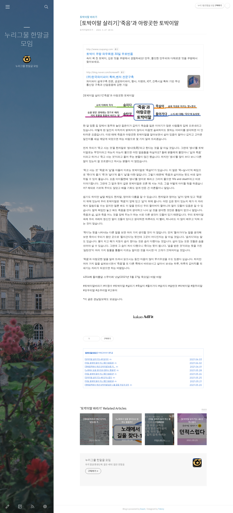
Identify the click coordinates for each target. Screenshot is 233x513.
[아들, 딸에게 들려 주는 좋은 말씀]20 (99, 363)
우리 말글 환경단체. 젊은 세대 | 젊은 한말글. (105, 464)
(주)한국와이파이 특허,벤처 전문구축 (110, 77)
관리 (45, 506)
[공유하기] (92, 338)
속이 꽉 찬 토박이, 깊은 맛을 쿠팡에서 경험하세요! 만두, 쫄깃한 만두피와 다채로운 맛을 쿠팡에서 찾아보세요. (141, 60)
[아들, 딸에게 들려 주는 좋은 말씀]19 (99, 374)
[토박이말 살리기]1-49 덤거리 (97, 359)
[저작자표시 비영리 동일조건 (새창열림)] (118, 338)
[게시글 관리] (96, 338)
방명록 (20, 506)
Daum (142, 509)
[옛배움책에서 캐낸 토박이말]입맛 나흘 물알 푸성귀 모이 (107, 385)
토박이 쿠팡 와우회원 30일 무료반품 (109, 53)
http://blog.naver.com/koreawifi (102, 72)
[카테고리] (8, 7)
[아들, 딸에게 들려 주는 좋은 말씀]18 (99, 381)
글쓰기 (8, 506)
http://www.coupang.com (99, 49)
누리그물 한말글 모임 (26, 39)
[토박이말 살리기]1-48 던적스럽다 (98, 377)
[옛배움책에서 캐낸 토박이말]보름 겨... (100, 366)
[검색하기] (46, 7)
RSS (33, 506)
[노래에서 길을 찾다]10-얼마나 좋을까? (100, 370)
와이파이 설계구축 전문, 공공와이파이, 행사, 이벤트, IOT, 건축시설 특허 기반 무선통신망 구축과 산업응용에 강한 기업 (133, 83)
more (204, 409)
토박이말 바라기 (88, 17)
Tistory (161, 509)
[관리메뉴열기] (227, 5)
